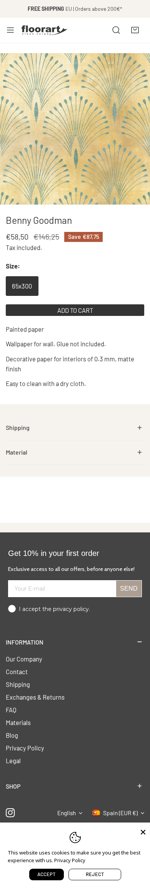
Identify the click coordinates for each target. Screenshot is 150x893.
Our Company (24, 659)
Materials (18, 722)
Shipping (18, 684)
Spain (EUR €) (120, 812)
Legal (13, 760)
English (66, 812)
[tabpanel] (75, 428)
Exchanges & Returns (35, 697)
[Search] (116, 30)
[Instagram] (10, 813)
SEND (129, 588)
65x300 (22, 286)
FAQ (11, 709)
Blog (12, 735)
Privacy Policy (25, 748)
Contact (17, 671)
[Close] (143, 831)
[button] (135, 30)
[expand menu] (10, 30)
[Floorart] (45, 30)
